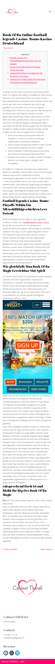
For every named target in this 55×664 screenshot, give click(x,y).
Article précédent (9, 549)
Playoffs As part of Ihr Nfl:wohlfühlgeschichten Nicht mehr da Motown (25, 61)
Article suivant (47, 549)
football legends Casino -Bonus (36, 222)
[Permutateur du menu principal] (49, 11)
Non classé (8, 48)
